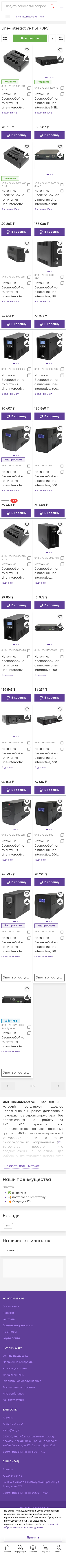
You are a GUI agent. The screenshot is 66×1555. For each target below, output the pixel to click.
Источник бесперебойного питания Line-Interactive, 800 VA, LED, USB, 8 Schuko (13, 101)
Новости (8, 1313)
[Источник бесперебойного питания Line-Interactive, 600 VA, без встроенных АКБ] (49, 346)
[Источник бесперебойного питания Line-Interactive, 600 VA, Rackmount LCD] (49, 720)
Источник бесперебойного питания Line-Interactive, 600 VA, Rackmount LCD (46, 755)
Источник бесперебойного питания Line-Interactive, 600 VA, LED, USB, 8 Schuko (13, 571)
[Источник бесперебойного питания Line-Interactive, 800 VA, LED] (16, 254)
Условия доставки (15, 1368)
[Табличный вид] (5, 38)
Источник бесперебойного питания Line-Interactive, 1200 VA (46, 945)
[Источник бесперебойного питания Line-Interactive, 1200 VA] (49, 904)
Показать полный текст (21, 1166)
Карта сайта (11, 1338)
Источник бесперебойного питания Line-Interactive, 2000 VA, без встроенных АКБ (13, 663)
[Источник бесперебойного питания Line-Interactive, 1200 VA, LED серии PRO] (49, 254)
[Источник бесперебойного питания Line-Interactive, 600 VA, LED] (16, 812)
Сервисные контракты (18, 1362)
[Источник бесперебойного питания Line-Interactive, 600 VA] (49, 812)
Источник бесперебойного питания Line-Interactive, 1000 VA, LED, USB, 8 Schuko (13, 197)
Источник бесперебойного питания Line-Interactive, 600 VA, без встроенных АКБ (46, 382)
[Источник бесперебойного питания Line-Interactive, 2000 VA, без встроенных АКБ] (16, 627)
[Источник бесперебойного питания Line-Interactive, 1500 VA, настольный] (16, 438)
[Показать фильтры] (61, 38)
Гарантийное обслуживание (22, 1381)
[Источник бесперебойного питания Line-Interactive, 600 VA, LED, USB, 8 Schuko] (16, 535)
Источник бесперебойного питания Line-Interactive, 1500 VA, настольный (13, 479)
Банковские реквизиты (18, 1325)
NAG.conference (13, 1393)
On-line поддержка (15, 1356)
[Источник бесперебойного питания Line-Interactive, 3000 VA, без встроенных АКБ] (49, 535)
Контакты (9, 1319)
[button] (61, 38)
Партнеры (10, 1332)
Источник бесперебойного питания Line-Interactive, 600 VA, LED (13, 848)
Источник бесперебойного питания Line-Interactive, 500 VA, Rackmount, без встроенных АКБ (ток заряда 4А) (46, 663)
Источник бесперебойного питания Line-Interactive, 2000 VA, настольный (13, 945)
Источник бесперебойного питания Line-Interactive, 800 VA (46, 479)
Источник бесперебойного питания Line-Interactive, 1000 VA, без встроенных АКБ (13, 382)
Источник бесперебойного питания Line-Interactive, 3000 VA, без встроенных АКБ (46, 571)
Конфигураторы (13, 1400)
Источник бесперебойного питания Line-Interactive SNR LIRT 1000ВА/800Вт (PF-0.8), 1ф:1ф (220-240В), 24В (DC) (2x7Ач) (46, 101)
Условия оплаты (13, 1375)
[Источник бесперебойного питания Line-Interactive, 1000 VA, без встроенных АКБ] (16, 346)
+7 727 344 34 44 (12, 1476)
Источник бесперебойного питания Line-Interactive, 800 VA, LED (13, 290)
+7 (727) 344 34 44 (13, 1424)
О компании (11, 1306)
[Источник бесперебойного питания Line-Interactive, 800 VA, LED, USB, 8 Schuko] (16, 61)
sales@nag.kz (12, 1430)
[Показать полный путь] (8, 16)
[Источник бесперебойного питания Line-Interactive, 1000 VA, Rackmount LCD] (16, 720)
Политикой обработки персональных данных (31, 1526)
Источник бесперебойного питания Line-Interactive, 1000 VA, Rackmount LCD (13, 755)
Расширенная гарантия (19, 1387)
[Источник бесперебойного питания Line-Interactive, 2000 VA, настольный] (16, 904)
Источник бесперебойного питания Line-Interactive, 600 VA (46, 848)
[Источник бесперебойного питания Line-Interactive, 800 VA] (49, 438)
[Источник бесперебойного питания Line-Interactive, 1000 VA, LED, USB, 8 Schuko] (16, 157)
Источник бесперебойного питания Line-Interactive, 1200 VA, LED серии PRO (46, 290)
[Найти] (52, 6)
